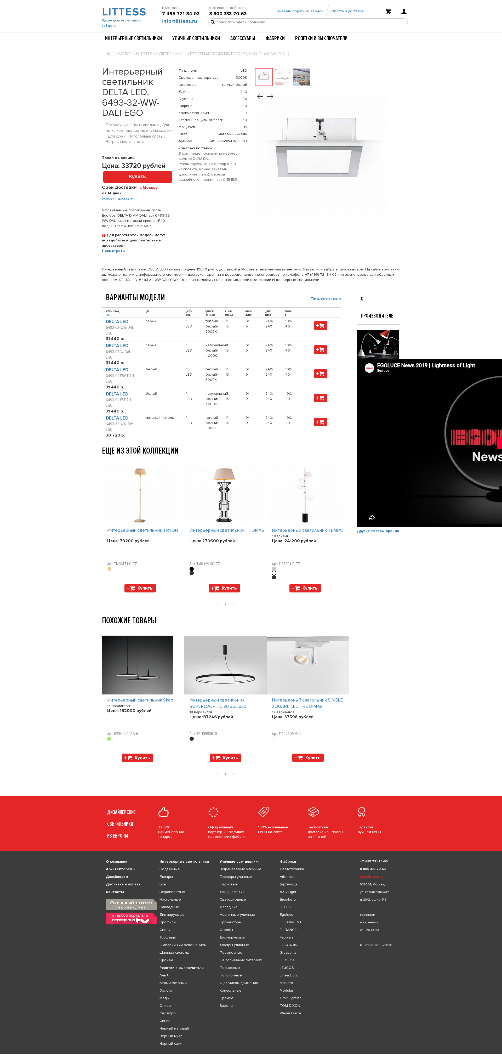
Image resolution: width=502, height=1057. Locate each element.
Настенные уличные (237, 914)
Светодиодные (233, 899)
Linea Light (289, 975)
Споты (164, 930)
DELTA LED (117, 321)
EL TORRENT (291, 922)
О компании (116, 861)
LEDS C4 (287, 960)
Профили (167, 922)
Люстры (166, 876)
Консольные (231, 990)
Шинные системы (174, 952)
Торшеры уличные (236, 876)
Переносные (231, 952)
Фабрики (275, 38)
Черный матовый (174, 1028)
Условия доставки (117, 198)
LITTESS (123, 12)
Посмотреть (113, 250)
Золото (165, 990)
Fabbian (286, 937)
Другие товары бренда (378, 531)
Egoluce (286, 914)
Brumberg (288, 899)
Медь (164, 998)
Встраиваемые (172, 892)
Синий (164, 1021)
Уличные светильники (196, 38)
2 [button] (225, 604)
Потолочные (231, 975)
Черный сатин (171, 1043)
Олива (165, 1005)
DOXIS (285, 907)
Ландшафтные (232, 892)
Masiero (286, 983)
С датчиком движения (239, 983)
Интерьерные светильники (133, 38)
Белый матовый (173, 983)
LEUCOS (287, 967)
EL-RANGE (288, 930)
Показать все (325, 299)
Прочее (166, 960)
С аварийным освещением (183, 945)
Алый (164, 975)
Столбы (226, 930)
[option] (143, 530)
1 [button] (217, 604)
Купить (137, 177)
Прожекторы (231, 922)
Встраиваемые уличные (240, 869)
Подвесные (169, 869)
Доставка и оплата (123, 884)
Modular (286, 990)
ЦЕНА (108, 315)
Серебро (167, 1013)
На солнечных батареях (241, 960)
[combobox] (150, 187)
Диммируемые (172, 914)
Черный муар (170, 1036)
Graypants (288, 952)
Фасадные (229, 907)
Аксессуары (242, 38)
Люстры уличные (234, 945)
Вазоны (226, 1005)
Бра (162, 884)
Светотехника (292, 869)
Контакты (115, 892)
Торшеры (167, 937)
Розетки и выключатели (321, 38)
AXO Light (288, 892)
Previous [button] (104, 460)
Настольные (170, 899)
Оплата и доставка (347, 11)
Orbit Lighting (290, 998)
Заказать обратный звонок (299, 11)
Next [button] (104, 595)
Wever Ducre (290, 1013)
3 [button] (233, 604)
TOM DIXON (290, 1005)
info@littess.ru (179, 21)
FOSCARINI (289, 945)
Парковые (229, 884)
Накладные (169, 907)
